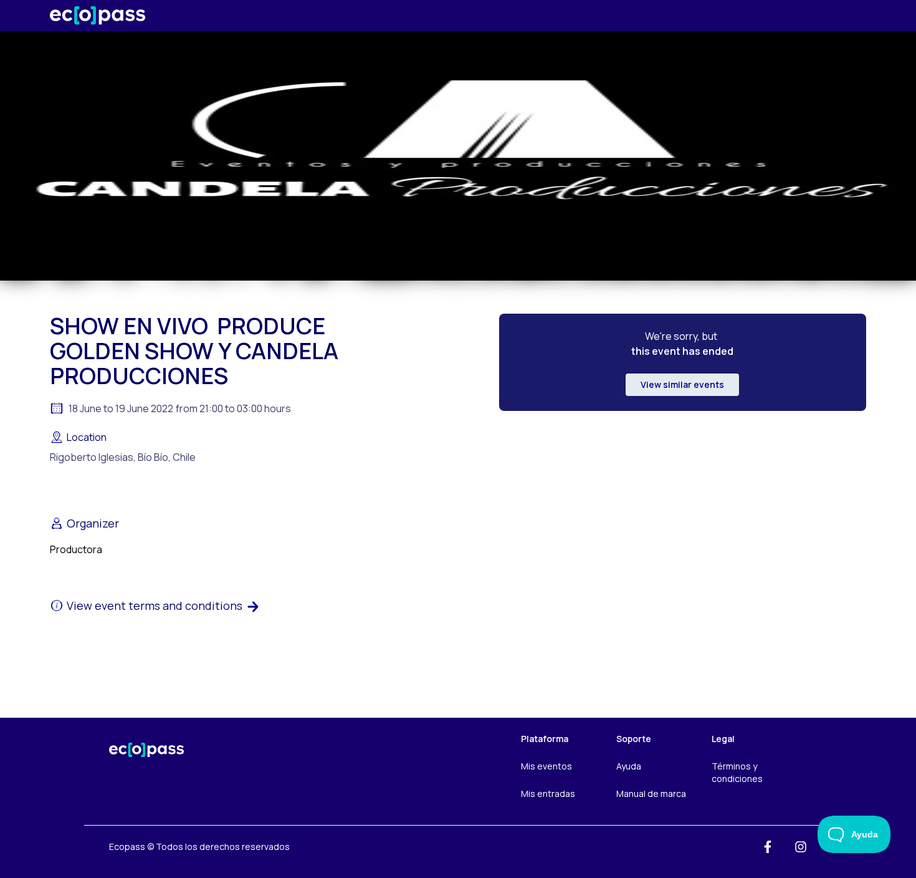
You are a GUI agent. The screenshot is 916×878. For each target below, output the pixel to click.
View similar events (682, 384)
